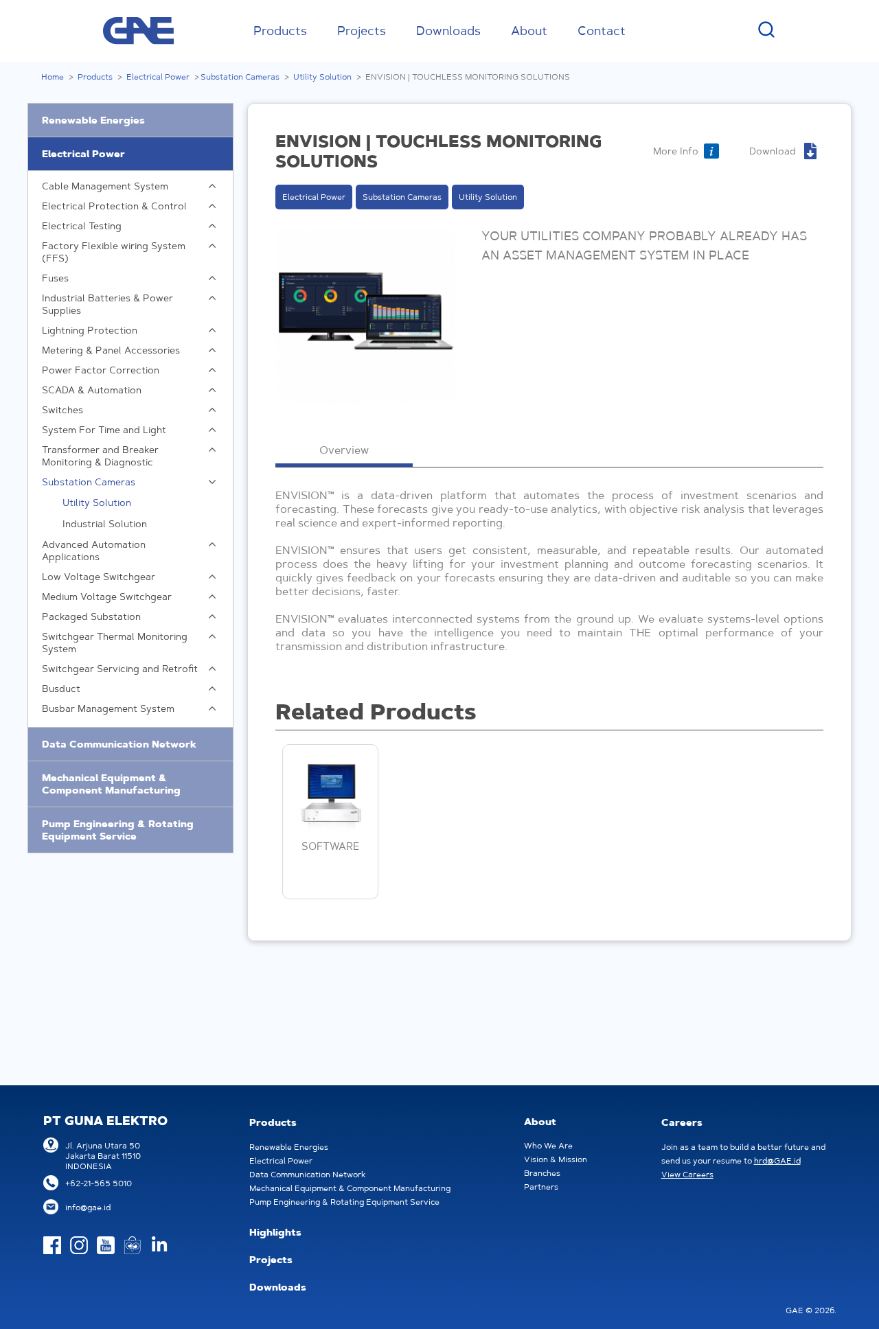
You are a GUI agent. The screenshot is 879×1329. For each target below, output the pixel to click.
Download (772, 151)
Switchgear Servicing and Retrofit (120, 668)
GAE (138, 31)
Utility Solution (322, 76)
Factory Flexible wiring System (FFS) (113, 252)
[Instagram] (79, 1245)
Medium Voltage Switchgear (107, 596)
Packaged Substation (91, 616)
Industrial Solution (104, 524)
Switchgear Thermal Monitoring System (114, 642)
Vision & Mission (555, 1159)
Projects (361, 30)
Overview (344, 450)
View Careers (687, 1174)
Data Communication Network (119, 744)
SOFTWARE (330, 846)
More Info (675, 151)
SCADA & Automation (91, 390)
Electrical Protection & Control (114, 206)
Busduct (61, 688)
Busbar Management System (108, 708)
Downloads (448, 30)
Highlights (275, 1232)
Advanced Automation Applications (94, 550)
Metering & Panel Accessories (111, 350)
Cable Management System (105, 186)
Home (52, 76)
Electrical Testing (82, 226)
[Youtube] (106, 1245)
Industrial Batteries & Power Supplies (107, 304)
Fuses (55, 278)
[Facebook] (52, 1245)
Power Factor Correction (100, 370)
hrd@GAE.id (777, 1160)
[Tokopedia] (132, 1245)
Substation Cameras (240, 76)
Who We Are (548, 1145)
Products (280, 30)
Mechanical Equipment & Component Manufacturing (111, 784)
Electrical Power (158, 76)
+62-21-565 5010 (98, 1183)
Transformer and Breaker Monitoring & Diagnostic (100, 455)
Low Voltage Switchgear (98, 576)
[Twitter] (159, 1245)
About (529, 30)
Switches (62, 410)
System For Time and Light (104, 430)
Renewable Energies (93, 120)
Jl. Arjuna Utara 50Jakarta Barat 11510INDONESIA (103, 1155)
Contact (602, 30)
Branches (542, 1173)
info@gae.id (88, 1207)
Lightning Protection (89, 330)
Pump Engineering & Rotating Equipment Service (118, 830)
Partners (541, 1186)
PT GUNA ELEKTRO (105, 1121)
